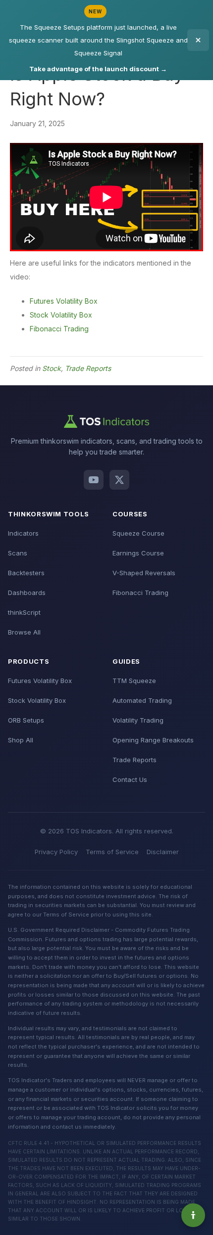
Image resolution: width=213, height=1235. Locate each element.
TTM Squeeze (134, 681)
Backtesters (26, 573)
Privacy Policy (56, 852)
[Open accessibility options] (193, 1215)
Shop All (20, 740)
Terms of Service (112, 852)
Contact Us (129, 779)
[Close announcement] (198, 40)
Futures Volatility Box (64, 301)
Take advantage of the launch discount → (98, 69)
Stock (51, 368)
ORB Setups (26, 720)
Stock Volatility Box (61, 315)
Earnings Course (138, 553)
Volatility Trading (137, 720)
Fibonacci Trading (59, 328)
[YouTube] (94, 480)
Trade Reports (88, 368)
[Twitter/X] (119, 480)
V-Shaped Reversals (143, 573)
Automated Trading (142, 700)
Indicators (23, 533)
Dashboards (27, 592)
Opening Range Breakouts (153, 740)
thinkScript (24, 612)
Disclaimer (163, 852)
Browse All (24, 632)
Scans (17, 553)
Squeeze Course (138, 533)
